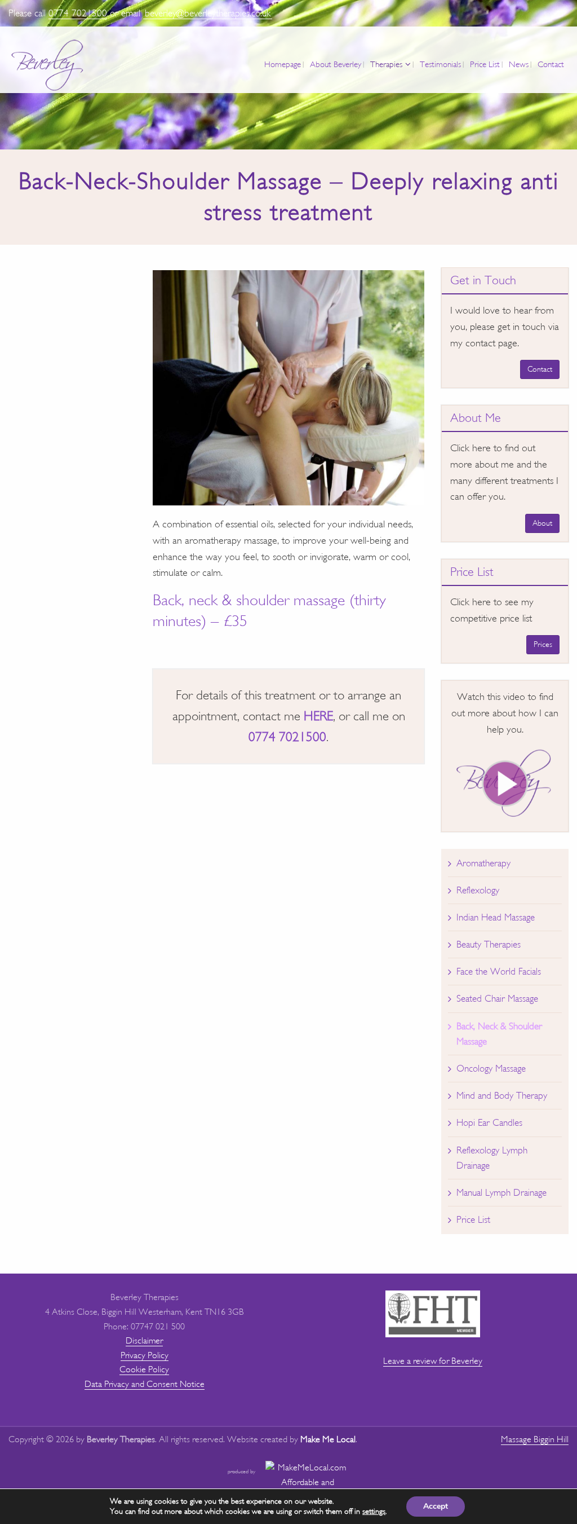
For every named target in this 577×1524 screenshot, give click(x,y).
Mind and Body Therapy (501, 1095)
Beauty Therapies (488, 944)
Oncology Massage (491, 1068)
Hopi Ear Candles (489, 1122)
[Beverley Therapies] (47, 65)
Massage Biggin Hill (535, 1439)
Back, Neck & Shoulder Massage (499, 1034)
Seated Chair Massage (497, 998)
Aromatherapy (483, 863)
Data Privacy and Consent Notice (145, 1384)
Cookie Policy (144, 1369)
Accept (435, 1506)
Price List (473, 1219)
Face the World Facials (498, 971)
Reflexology (477, 890)
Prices (543, 644)
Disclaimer (144, 1341)
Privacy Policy (144, 1355)
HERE (318, 716)
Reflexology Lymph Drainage (491, 1158)
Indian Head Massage (495, 917)
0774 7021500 (77, 13)
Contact (539, 369)
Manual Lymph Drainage (501, 1192)
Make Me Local (328, 1439)
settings (373, 1511)
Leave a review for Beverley (432, 1361)
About (542, 523)
